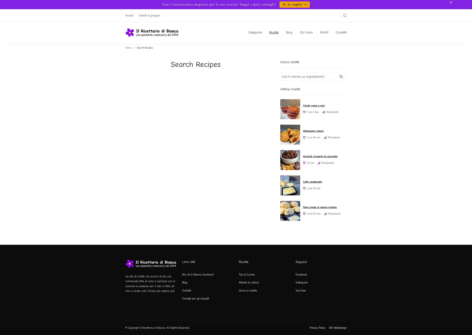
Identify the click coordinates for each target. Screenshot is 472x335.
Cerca (341, 76)
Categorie (255, 32)
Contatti (341, 32)
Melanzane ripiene (313, 131)
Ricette (274, 32)
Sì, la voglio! (293, 4)
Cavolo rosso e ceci (314, 105)
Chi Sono (306, 32)
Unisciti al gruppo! (149, 15)
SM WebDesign (338, 327)
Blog (289, 32)
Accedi (129, 15)
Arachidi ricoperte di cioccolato (320, 156)
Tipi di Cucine (247, 274)
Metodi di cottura (249, 282)
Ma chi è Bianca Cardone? (198, 274)
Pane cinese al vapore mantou (320, 207)
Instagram (302, 282)
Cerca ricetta (289, 62)
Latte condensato (312, 181)
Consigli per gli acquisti (195, 298)
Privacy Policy (317, 327)
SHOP (324, 32)
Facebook (301, 274)
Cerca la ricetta (248, 290)
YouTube (301, 290)
